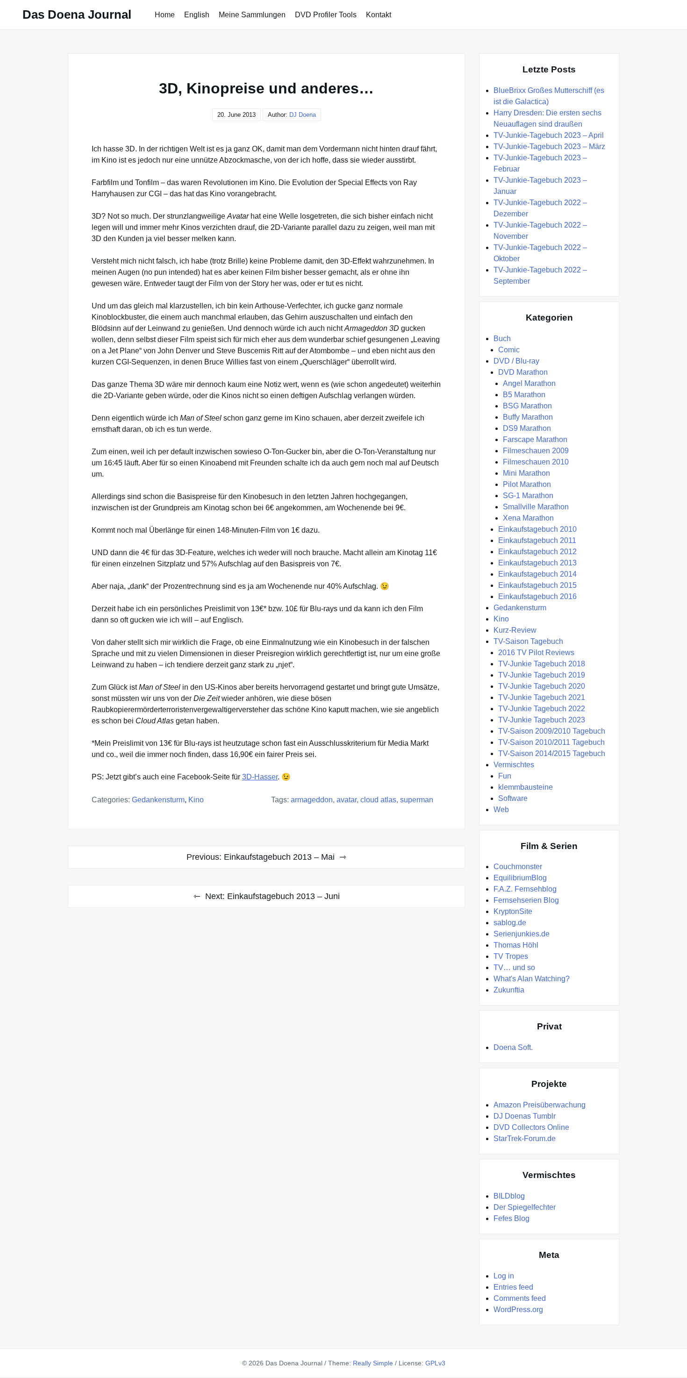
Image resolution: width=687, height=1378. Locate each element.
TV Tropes (511, 956)
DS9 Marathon (527, 428)
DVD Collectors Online (531, 1127)
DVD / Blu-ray (516, 361)
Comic (509, 350)
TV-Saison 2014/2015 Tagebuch (551, 753)
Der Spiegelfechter (525, 1207)
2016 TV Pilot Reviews (536, 653)
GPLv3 (435, 1363)
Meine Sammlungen (252, 15)
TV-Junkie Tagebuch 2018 (541, 664)
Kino (196, 800)
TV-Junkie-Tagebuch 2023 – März (549, 146)
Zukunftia (509, 990)
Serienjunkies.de (522, 934)
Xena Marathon (528, 518)
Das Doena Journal (76, 14)
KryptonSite (513, 911)
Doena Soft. (513, 1047)
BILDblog (509, 1196)
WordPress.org (518, 1310)
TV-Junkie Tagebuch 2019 (541, 675)
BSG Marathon (527, 406)
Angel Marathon (529, 383)
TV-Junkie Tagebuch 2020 (541, 686)
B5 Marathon (524, 395)
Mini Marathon (526, 473)
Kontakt (378, 15)
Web (501, 810)
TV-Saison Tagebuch (528, 641)
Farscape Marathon (535, 439)
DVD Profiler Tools (326, 15)
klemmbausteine (525, 787)
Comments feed (520, 1298)
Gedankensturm (158, 800)
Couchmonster (518, 867)
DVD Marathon (523, 372)
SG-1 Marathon (528, 496)
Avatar (346, 800)
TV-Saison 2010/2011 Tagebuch (551, 742)
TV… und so (514, 967)
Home (165, 15)
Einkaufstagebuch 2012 (537, 552)
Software (513, 798)
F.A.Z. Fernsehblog (525, 889)
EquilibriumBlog (520, 878)
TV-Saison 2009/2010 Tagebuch (551, 731)
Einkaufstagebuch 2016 (537, 596)
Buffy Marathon (528, 417)
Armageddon (312, 800)
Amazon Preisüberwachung (540, 1105)
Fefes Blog (512, 1218)
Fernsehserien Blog (526, 900)
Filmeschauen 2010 (536, 462)
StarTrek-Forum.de (525, 1138)
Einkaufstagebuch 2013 (537, 563)
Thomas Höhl (516, 945)
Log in (504, 1276)
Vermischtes (514, 765)
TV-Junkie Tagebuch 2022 (541, 709)
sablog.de (510, 923)
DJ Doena (302, 114)
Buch (502, 339)
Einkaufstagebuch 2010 (537, 529)
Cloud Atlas (378, 800)
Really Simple (373, 1363)
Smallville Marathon (536, 507)
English (196, 15)
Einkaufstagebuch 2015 (537, 585)
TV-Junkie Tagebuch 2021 (541, 697)
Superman (416, 800)
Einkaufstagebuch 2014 (537, 574)
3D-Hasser (260, 777)
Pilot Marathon (527, 484)
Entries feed (513, 1287)
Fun (504, 776)
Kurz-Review (515, 630)
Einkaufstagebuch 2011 (537, 540)
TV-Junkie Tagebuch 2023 (541, 720)
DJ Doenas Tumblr (525, 1116)
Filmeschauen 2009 (536, 451)
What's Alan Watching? (532, 979)
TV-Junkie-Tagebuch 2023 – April (549, 135)
